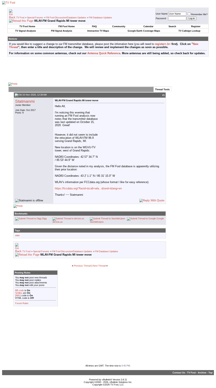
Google (160, 218)
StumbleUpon (97, 222)
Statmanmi (25, 101)
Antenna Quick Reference (103, 53)
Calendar (148, 26)
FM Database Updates (100, 17)
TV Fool (20, 17)
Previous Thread (82, 265)
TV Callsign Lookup (189, 31)
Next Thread (99, 265)
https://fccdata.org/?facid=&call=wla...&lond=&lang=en (88, 188)
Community (118, 26)
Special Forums (35, 17)
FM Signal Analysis (61, 31)
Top (210, 372)
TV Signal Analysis (25, 31)
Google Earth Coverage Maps (144, 31)
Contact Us (179, 372)
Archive (202, 372)
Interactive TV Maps (98, 31)
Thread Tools (162, 89)
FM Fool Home (66, 26)
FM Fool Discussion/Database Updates (66, 17)
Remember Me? (199, 14)
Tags (17, 230)
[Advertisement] (108, 69)
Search (172, 26)
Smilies (18, 293)
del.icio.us (58, 222)
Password (161, 18)
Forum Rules (21, 303)
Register (195, 26)
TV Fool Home (27, 26)
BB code (19, 290)
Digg (44, 218)
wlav (17, 235)
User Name (161, 13)
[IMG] (18, 295)
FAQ (94, 26)
